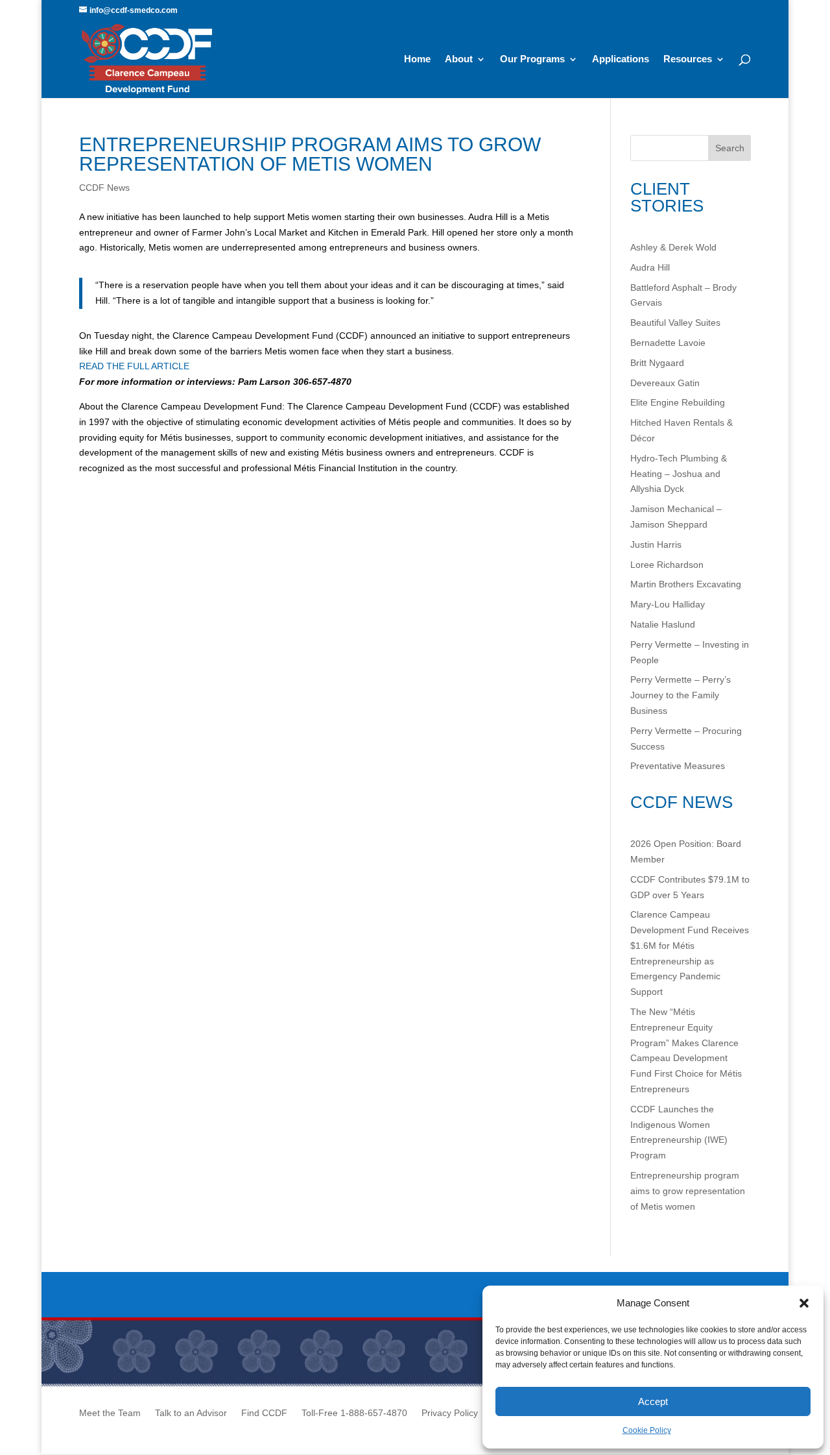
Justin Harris (656, 544)
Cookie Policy (646, 1430)
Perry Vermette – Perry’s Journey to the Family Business (680, 695)
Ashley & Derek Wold (673, 247)
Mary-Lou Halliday (667, 604)
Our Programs (532, 59)
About (459, 59)
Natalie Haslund (662, 624)
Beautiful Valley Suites (675, 322)
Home (417, 59)
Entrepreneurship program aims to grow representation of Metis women (687, 1191)
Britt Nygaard (657, 363)
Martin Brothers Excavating (685, 584)
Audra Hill (650, 267)
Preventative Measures (677, 766)
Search (729, 148)
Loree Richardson (667, 564)
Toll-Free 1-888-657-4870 (354, 1413)
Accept (653, 1401)
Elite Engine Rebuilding (677, 402)
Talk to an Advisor (191, 1413)
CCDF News (104, 187)
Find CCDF (264, 1413)
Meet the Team (110, 1413)
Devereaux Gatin (665, 383)
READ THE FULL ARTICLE (135, 366)
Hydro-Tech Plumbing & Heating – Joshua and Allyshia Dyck (678, 474)
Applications (620, 59)
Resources (687, 59)
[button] (804, 1303)
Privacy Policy (449, 1413)
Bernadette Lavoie (668, 342)
